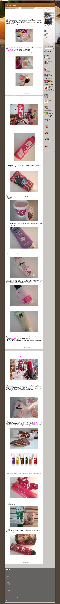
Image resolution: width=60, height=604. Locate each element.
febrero (47, 139)
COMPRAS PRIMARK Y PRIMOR (51, 74)
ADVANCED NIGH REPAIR (50, 87)
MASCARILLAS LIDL (51, 80)
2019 (46, 125)
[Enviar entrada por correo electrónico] (24, 347)
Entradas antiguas (40, 565)
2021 (46, 122)
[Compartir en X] (26, 93)
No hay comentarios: (21, 347)
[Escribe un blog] (25, 93)
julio (46, 133)
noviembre (47, 129)
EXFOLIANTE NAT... (50, 141)
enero (47, 146)
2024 (46, 120)
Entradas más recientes (9, 565)
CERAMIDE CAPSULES (49, 100)
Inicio (25, 565)
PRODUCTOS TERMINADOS (50, 61)
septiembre (47, 132)
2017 (46, 127)
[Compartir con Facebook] (27, 93)
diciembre (47, 128)
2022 (46, 121)
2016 (7, 600)
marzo (47, 138)
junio (47, 134)
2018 (46, 126)
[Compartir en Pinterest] (28, 93)
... (50, 142)
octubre (47, 131)
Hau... (50, 144)
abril (8, 591)
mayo (8, 590)
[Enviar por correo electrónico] (24, 93)
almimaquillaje (12, 5)
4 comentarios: (20, 562)
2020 (7, 578)
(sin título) (49, 55)
